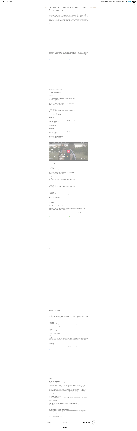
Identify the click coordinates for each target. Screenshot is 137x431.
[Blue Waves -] (1, 1)
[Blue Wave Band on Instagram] (84, 422)
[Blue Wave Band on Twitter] (86, 422)
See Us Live (129, 1)
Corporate (110, 1)
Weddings (106, 1)
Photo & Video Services (117, 1)
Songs (123, 1)
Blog (126, 1)
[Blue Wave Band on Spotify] (89, 422)
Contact (134, 1)
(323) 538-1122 (65, 427)
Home (102, 1)
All (90, 9)
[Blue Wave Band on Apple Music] (88, 422)
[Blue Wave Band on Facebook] (83, 422)
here (81, 212)
